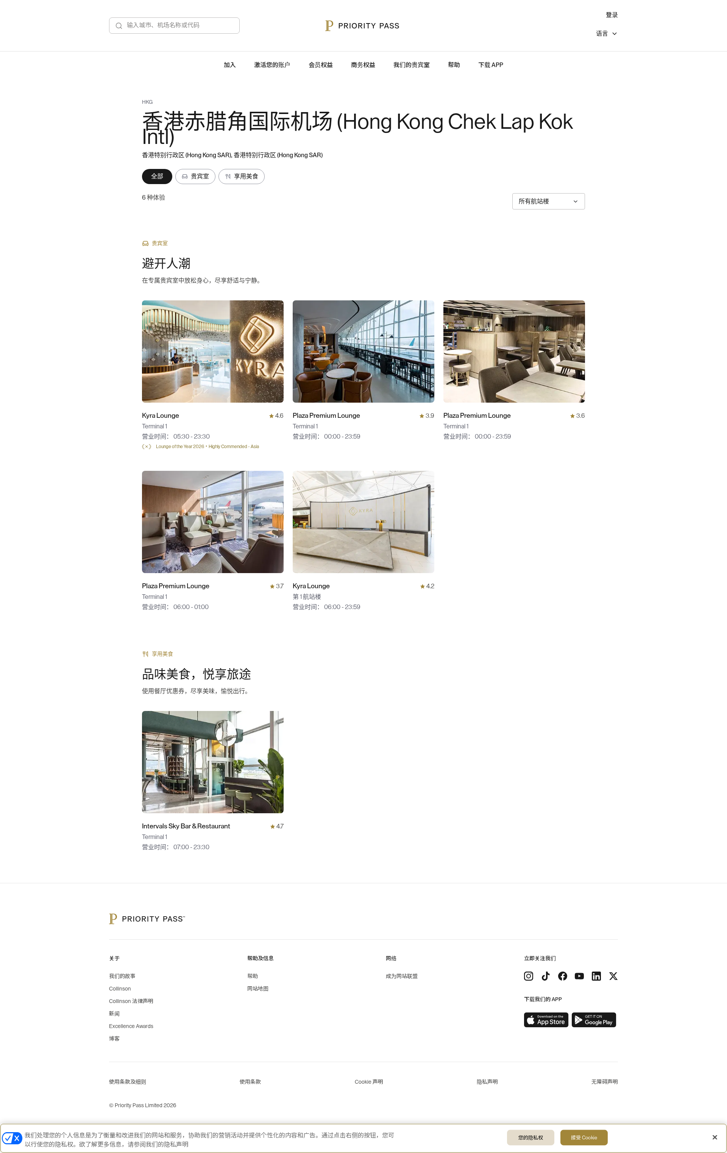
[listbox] (607, 34)
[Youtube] (579, 976)
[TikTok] (545, 976)
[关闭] (715, 1137)
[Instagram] (528, 976)
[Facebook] (562, 976)
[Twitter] (613, 976)
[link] (546, 1020)
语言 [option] (602, 34)
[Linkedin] (596, 976)
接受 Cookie (584, 1137)
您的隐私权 (530, 1137)
